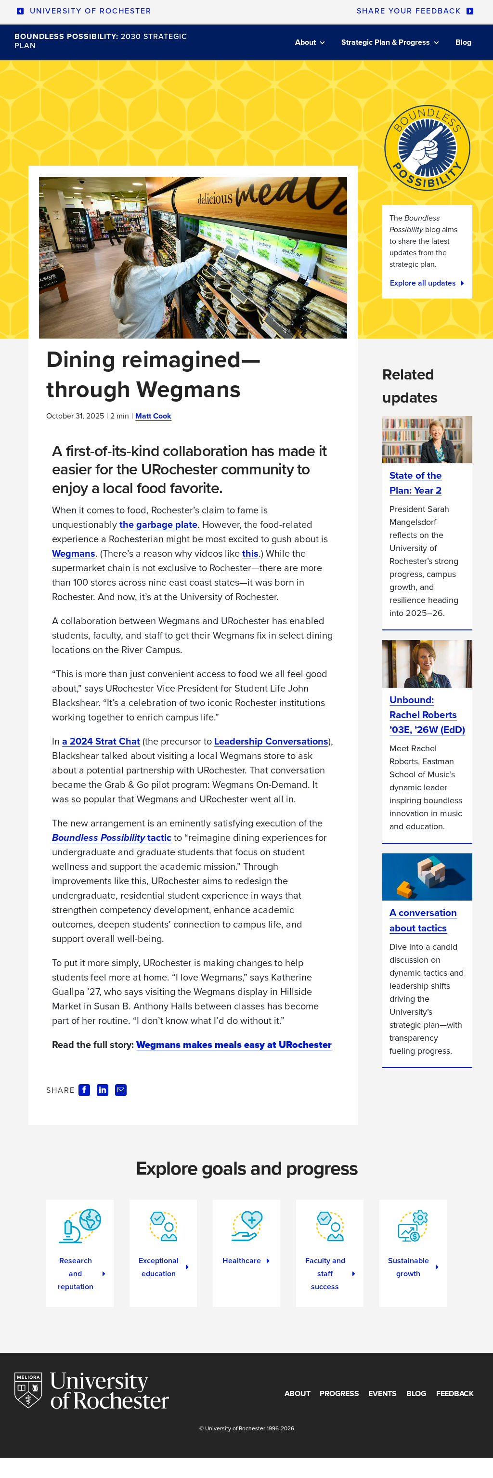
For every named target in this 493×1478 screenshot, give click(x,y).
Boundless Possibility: (100, 41)
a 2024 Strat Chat (101, 741)
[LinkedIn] (102, 1090)
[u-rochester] (91, 1377)
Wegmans (73, 553)
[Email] (121, 1090)
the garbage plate (158, 524)
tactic (111, 837)
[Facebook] (84, 1090)
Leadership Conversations (271, 741)
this (250, 553)
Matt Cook (153, 415)
